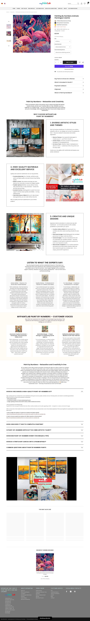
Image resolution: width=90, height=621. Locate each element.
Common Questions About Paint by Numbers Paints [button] (26, 447)
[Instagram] (70, 591)
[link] (25, 138)
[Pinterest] (74, 591)
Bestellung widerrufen (45, 618)
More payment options (69, 69)
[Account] (81, 3)
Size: (55, 38)
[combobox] (72, 3)
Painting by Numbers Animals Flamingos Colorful (45, 573)
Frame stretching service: (60, 49)
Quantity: (57, 59)
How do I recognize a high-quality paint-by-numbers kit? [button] (29, 391)
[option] (32, 34)
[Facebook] (66, 591)
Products (12, 12)
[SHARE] (82, 62)
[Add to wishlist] (79, 62)
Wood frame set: (58, 44)
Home (7, 12)
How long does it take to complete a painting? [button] (24, 424)
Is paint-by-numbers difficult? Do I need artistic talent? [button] (28, 430)
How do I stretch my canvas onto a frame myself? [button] (26, 442)
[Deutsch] (2, 3)
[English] (5, 3)
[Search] (73, 4)
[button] (9, 21)
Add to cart (69, 62)
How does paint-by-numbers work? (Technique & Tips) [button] (27, 436)
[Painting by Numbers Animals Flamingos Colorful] (45, 562)
